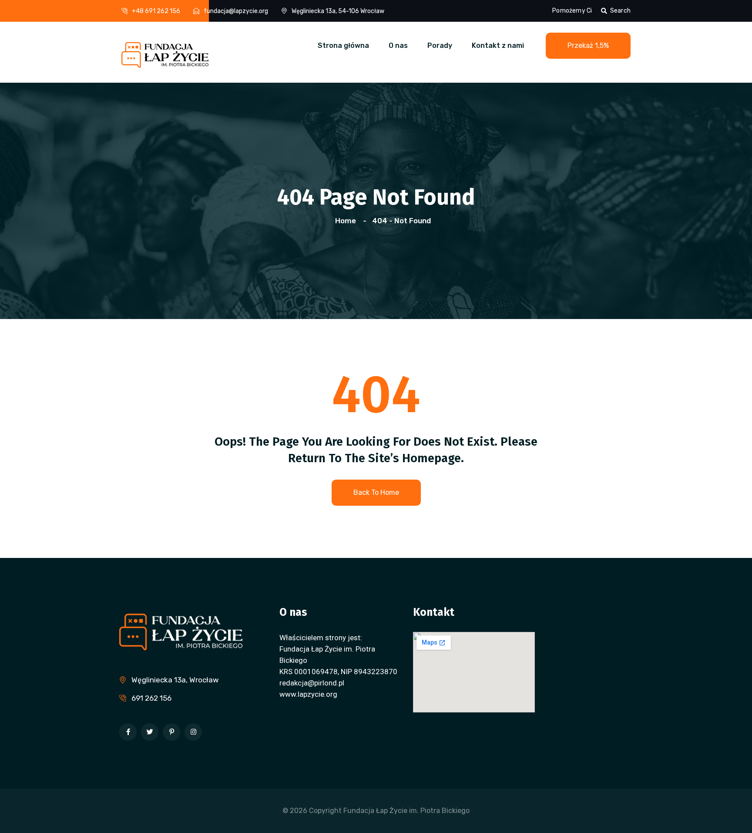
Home (347, 220)
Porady (439, 45)
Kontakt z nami (498, 45)
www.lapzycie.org (308, 694)
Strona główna (343, 45)
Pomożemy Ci (572, 10)
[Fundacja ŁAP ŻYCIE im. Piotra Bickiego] (164, 51)
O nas (398, 45)
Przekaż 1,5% (588, 45)
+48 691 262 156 (156, 11)
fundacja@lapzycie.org (236, 11)
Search (620, 10)
